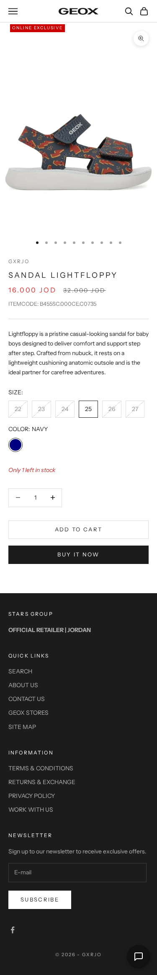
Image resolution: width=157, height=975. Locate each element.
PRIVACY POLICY (31, 796)
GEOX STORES (28, 712)
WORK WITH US (30, 809)
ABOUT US (23, 685)
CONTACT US (26, 699)
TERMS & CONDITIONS (40, 768)
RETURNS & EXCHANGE (41, 782)
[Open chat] (138, 956)
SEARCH (20, 671)
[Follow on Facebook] (12, 930)
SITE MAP (22, 727)
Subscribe (40, 899)
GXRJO (18, 261)
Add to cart (79, 529)
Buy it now (78, 554)
